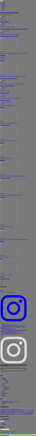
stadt (23, 83)
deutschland (9, 239)
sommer (19, 34)
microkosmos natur (5, 98)
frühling (9, 411)
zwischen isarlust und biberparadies (9, 36)
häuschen (7, 158)
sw (27, 239)
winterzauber (10, 53)
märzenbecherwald (5, 178)
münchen (6, 34)
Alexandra (3, 418)
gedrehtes (2, 276)
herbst (18, 411)
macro (5, 19)
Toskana (13, 105)
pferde (12, 412)
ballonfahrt (3, 55)
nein (2, 435)
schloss (22, 239)
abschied (1, 409)
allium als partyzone (5, 100)
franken (1, 239)
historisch (18, 83)
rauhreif (14, 412)
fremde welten (7, 83)
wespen (20, 98)
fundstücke (3, 158)
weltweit (3, 383)
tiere (8, 98)
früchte (7, 411)
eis (23, 409)
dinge (3, 3)
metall (1, 412)
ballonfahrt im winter (15, 53)
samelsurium (4, 9)
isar (13, 34)
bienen (10, 98)
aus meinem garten (5, 93)
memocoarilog (14, 432)
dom (12, 83)
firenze (6, 105)
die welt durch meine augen (9, 12)
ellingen (16, 239)
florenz (8, 105)
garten (1, 19)
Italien (10, 105)
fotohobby (3, 4)
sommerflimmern (6, 388)
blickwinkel (4, 2)
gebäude (15, 83)
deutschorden (13, 239)
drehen (3, 274)
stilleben (7, 226)
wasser (3, 10)
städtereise (6, 413)
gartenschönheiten (4, 21)
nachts (3, 7)
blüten (7, 76)
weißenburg (26, 414)
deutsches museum (10, 34)
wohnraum (10, 158)
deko (2, 226)
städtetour (11, 414)
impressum (3, 423)
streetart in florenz (4, 125)
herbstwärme (6, 387)
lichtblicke (3, 6)
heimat (4, 34)
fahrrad (5, 226)
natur (3, 8)
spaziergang (30, 412)
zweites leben (11, 226)
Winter (27, 53)
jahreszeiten (4, 386)
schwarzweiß (25, 239)
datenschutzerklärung (6, 435)
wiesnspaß (2, 197)
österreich (9, 140)
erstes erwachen (32, 409)
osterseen (2, 60)
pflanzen (19, 76)
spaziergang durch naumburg (7, 85)
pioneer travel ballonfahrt (22, 53)
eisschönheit (25, 409)
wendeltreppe (10, 274)
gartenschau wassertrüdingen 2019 (8, 78)
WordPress (5, 432)
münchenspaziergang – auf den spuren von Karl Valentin (14, 29)
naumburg (21, 83)
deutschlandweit (2, 83)
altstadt (11, 83)
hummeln (17, 98)
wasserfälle (13, 140)
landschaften (4, 53)
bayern (1, 34)
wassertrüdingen (23, 76)
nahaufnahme (7, 412)
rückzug (17, 412)
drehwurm (5, 274)
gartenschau (12, 76)
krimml (5, 140)
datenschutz (4, 424)
